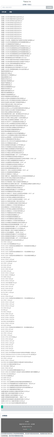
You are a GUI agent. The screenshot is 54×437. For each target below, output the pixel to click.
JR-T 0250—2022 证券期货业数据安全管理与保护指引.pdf (15, 385)
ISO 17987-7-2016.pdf (6, 300)
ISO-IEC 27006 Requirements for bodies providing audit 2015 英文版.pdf (18, 354)
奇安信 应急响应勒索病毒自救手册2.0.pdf (11, 168)
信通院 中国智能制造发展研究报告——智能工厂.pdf (13, 397)
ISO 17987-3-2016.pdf (6, 242)
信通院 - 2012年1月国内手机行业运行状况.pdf (12, 19)
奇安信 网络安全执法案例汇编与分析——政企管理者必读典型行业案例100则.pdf (21, 183)
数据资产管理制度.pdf (6, 83)
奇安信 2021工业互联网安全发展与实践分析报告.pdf (14, 135)
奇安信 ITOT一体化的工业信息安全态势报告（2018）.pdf (15, 199)
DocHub (28, 429)
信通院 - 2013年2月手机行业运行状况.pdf (11, 36)
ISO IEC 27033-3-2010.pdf (7, 284)
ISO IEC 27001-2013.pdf (7, 269)
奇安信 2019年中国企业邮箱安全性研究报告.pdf (13, 209)
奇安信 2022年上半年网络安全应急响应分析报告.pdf (14, 123)
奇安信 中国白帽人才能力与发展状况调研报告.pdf (13, 230)
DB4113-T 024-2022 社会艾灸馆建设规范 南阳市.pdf (14, 403)
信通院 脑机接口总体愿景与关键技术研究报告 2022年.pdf (15, 391)
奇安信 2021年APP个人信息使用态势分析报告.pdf (13, 121)
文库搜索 (49, 7)
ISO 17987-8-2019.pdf (6, 290)
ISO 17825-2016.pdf (6, 379)
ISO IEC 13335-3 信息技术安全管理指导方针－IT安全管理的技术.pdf (18, 298)
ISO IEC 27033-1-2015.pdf (7, 302)
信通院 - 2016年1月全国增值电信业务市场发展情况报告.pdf (16, 51)
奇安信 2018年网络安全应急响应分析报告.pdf (12, 164)
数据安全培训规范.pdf (6, 88)
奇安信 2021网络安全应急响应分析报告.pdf (11, 187)
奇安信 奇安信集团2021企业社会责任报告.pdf (12, 240)
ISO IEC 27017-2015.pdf (7, 286)
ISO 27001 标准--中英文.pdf (8, 366)
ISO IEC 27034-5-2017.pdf (7, 341)
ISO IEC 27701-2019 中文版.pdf (9, 337)
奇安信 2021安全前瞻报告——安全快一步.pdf (12, 232)
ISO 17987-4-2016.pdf (6, 333)
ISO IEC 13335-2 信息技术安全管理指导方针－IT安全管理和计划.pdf (18, 251)
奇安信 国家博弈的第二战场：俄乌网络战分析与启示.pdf (15, 114)
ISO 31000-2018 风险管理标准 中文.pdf (10, 244)
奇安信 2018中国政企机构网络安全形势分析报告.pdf (14, 222)
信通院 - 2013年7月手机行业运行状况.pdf (11, 26)
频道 (11, 12)
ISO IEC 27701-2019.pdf (7, 348)
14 (32, 406)
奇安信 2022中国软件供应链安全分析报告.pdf (12, 150)
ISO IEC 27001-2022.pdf (7, 247)
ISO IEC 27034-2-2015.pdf (7, 323)
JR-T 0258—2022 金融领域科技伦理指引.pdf (12, 389)
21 (51, 406)
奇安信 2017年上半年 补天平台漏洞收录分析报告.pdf (14, 141)
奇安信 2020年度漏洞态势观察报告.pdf (10, 216)
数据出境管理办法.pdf (6, 77)
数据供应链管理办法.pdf (7, 71)
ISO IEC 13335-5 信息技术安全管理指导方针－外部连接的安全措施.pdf (18, 245)
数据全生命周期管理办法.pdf (8, 86)
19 (46, 406)
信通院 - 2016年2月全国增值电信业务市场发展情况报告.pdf (16, 49)
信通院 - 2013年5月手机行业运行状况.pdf (11, 30)
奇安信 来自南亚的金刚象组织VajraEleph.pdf (12, 180)
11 (24, 406)
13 (29, 406)
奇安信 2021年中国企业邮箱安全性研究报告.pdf (13, 197)
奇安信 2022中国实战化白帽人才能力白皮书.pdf (13, 201)
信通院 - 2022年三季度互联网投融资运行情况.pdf (13, 63)
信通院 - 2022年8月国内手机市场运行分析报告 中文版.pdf (15, 61)
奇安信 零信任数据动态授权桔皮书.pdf (10, 131)
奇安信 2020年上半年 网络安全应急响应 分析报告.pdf (14, 100)
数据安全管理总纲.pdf (6, 84)
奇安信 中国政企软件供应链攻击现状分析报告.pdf (13, 115)
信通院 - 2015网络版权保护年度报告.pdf (11, 44)
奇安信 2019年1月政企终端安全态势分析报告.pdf (13, 178)
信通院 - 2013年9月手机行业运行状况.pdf (11, 22)
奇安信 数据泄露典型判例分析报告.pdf (10, 106)
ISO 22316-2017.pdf (6, 265)
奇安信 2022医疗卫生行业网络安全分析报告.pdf (13, 166)
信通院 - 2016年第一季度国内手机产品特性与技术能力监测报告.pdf (17, 40)
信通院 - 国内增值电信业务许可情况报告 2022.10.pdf (14, 67)
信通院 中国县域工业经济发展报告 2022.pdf (12, 395)
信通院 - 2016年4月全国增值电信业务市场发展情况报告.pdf (16, 42)
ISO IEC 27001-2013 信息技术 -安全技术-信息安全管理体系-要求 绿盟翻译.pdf (20, 372)
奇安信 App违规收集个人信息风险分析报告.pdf (12, 137)
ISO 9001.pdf (4, 310)
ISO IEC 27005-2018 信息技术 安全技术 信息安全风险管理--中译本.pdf (18, 352)
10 (21, 406)
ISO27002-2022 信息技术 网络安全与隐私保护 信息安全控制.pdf (17, 362)
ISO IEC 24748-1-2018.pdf (7, 317)
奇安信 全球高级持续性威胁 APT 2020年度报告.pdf (13, 234)
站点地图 (33, 424)
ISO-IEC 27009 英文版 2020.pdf (9, 261)
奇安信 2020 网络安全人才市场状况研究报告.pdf (13, 220)
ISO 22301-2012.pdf (6, 271)
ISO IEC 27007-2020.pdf (7, 278)
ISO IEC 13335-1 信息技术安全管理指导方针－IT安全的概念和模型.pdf (18, 255)
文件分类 (4, 12)
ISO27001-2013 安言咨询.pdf (8, 374)
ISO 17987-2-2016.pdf (6, 335)
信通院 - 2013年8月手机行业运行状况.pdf (11, 24)
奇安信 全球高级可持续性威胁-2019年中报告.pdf (13, 145)
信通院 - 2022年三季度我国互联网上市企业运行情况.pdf (15, 69)
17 (40, 406)
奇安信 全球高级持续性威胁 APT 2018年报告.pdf (13, 189)
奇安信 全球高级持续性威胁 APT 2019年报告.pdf (13, 228)
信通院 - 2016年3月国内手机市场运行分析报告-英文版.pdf (15, 55)
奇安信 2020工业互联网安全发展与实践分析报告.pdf (14, 203)
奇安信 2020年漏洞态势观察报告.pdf (10, 214)
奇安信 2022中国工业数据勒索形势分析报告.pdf (13, 160)
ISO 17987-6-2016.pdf (6, 358)
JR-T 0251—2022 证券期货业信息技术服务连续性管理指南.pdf (16, 381)
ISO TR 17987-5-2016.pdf (7, 292)
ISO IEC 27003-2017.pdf (7, 346)
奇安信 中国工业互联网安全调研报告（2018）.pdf (13, 119)
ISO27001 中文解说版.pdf (7, 375)
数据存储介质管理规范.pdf (7, 81)
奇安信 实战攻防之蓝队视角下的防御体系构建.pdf (13, 102)
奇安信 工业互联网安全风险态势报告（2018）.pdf (13, 162)
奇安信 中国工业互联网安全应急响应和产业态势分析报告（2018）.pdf (18, 158)
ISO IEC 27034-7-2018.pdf (7, 315)
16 (37, 406)
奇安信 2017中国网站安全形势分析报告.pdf (11, 212)
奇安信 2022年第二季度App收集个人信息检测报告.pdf (14, 117)
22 (2, 409)
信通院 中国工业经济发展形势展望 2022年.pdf (12, 393)
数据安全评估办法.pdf (6, 79)
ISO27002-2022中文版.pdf (7, 321)
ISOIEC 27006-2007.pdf (7, 368)
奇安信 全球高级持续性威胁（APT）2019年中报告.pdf (14, 154)
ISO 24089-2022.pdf (6, 377)
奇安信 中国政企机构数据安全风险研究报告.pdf (12, 148)
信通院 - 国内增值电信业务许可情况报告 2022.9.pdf (13, 57)
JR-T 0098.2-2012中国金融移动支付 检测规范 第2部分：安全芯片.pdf (18, 383)
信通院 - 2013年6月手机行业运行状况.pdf (11, 28)
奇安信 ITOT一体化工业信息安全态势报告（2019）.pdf (14, 170)
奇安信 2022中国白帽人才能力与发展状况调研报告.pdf (14, 181)
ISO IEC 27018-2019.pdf (7, 249)
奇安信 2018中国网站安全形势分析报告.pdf (11, 191)
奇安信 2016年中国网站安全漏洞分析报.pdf (11, 218)
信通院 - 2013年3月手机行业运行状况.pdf (11, 34)
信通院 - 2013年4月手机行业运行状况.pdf (11, 32)
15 (35, 406)
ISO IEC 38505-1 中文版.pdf (8, 275)
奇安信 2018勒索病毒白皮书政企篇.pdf (10, 139)
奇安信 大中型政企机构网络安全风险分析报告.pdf (13, 98)
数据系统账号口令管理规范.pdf (8, 75)
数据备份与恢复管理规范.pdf (8, 94)
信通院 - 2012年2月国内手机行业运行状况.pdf (12, 17)
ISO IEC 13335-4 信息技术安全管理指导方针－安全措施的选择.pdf (17, 327)
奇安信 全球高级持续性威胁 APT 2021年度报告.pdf (13, 236)
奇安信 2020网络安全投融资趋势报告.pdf (11, 129)
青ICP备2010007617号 (27, 426)
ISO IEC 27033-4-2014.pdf (7, 280)
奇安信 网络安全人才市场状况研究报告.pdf (11, 207)
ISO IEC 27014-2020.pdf (7, 339)
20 (48, 406)
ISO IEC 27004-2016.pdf (7, 296)
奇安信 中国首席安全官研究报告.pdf (10, 96)
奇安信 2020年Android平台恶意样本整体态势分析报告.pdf (15, 108)
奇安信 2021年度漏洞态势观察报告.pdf (10, 172)
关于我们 (27, 421)
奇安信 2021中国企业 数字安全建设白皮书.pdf (12, 152)
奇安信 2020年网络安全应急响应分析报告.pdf (12, 156)
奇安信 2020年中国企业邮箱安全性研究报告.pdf (13, 127)
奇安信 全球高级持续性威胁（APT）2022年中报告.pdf (14, 226)
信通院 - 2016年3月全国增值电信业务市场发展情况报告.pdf (16, 48)
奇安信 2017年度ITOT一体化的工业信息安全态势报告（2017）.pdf (17, 193)
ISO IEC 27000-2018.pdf (7, 331)
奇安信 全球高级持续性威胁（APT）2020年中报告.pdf (14, 238)
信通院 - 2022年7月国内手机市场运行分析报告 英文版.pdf (15, 59)
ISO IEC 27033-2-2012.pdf (7, 319)
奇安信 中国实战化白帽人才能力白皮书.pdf (11, 104)
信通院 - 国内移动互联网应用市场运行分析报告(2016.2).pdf (15, 46)
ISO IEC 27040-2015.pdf (7, 344)
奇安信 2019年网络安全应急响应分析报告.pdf (12, 147)
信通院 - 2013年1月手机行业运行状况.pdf (11, 38)
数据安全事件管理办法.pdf (7, 90)
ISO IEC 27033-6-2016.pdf (7, 306)
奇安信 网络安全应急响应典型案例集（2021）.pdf (13, 224)
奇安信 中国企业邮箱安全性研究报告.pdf (11, 112)
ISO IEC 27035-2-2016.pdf (7, 360)
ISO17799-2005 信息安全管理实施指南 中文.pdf (13, 370)
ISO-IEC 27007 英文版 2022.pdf (9, 282)
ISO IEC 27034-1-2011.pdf (7, 304)
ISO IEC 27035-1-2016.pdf (7, 342)
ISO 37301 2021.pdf (6, 308)
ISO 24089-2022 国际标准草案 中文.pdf (10, 364)
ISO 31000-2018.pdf (6, 276)
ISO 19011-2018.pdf (6, 311)
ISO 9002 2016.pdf (5, 257)
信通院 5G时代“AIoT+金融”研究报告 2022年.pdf (13, 401)
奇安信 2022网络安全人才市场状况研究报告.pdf (13, 205)
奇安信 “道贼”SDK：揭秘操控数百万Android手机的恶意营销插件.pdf (18, 176)
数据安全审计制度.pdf (6, 73)
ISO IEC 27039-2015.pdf (7, 288)
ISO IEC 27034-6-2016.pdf (7, 350)
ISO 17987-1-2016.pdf (6, 263)
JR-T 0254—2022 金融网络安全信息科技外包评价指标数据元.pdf (17, 387)
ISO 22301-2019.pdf (6, 267)
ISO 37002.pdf (4, 294)
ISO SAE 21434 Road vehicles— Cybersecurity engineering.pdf (16, 356)
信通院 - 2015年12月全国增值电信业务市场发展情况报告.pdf (16, 53)
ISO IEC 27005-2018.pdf (7, 253)
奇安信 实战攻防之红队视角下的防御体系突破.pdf (13, 110)
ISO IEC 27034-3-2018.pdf (7, 273)
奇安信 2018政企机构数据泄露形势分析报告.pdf (13, 195)
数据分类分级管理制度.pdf (7, 92)
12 (27, 406)
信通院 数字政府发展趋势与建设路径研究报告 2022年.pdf (15, 399)
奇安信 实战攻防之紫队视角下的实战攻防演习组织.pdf (14, 125)
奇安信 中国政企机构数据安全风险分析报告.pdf (12, 185)
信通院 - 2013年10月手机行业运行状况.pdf (11, 20)
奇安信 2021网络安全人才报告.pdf (9, 174)
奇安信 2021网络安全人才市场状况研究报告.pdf (13, 211)
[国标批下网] (27, 1)
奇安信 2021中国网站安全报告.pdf (9, 143)
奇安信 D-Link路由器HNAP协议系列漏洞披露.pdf (13, 133)
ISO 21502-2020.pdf (6, 325)
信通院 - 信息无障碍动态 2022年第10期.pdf (11, 65)
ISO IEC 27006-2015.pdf (7, 313)
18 (43, 406)
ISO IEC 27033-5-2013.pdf (7, 259)
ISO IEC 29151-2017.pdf (7, 329)
